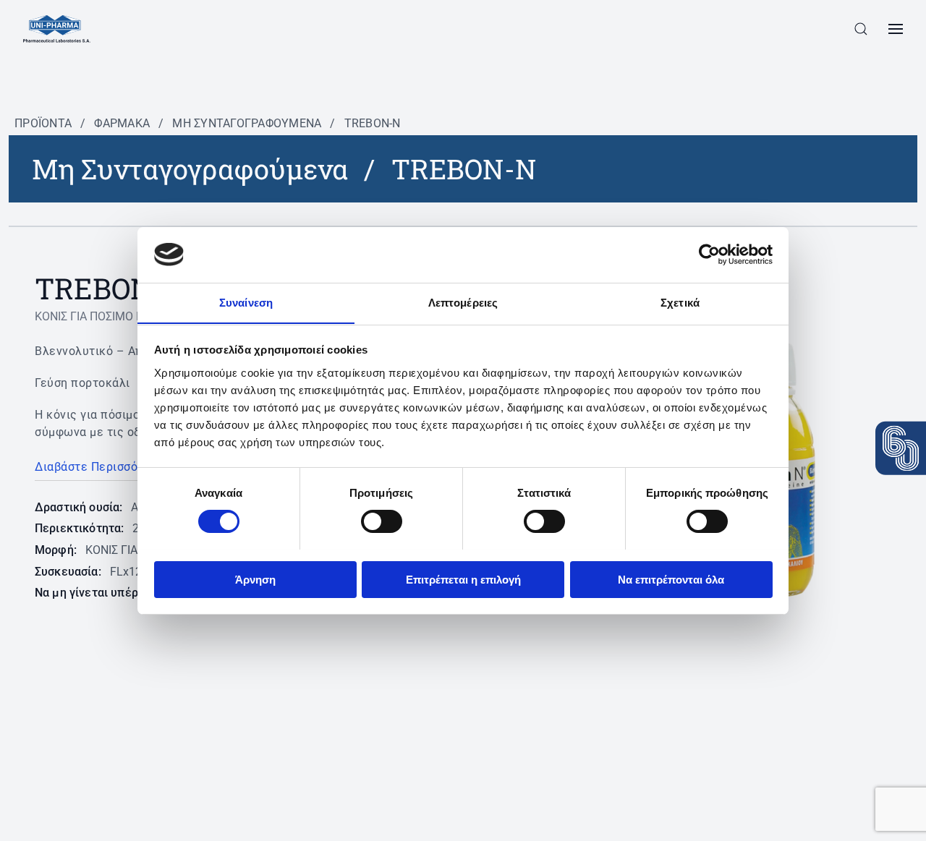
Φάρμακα (122, 123)
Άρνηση (255, 579)
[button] (861, 29)
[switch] (381, 521)
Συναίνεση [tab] (246, 302)
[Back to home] (56, 29)
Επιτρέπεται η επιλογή (463, 579)
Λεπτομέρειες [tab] (463, 302)
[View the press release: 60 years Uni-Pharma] (900, 447)
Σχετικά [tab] (680, 302)
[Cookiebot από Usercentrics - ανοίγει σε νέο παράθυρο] (709, 254)
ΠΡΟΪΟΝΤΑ (43, 123)
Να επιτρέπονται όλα (671, 579)
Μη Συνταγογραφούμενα (246, 123)
